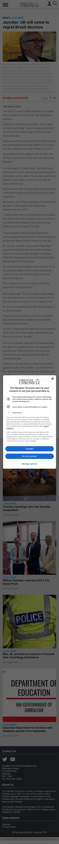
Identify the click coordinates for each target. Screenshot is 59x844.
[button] (29, 413)
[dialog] (29, 422)
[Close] (52, 378)
